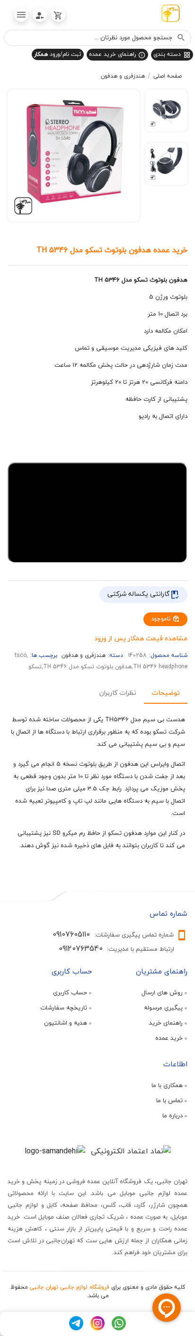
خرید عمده (169, 1038)
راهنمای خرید (166, 1022)
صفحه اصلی (167, 76)
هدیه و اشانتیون (65, 1022)
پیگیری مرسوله (163, 1007)
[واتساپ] (119, 1328)
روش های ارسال (162, 992)
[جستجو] (181, 38)
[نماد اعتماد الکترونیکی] (131, 1151)
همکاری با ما (167, 1085)
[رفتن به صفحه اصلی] (170, 15)
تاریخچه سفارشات (63, 1007)
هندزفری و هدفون (123, 76)
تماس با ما (169, 1100)
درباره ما (172, 1115)
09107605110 (71, 934)
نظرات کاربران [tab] (117, 692)
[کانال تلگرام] (76, 1328)
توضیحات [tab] (165, 692)
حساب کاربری (70, 992)
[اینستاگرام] (97, 1328)
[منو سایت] (21, 15)
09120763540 (81, 948)
